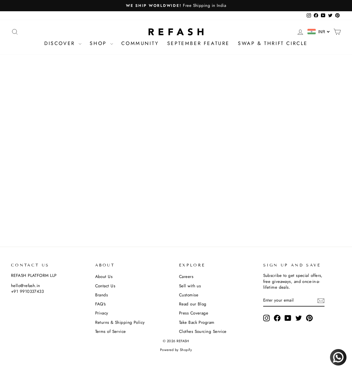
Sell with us (190, 286)
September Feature (198, 43)
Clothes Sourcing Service (203, 331)
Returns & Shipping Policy (120, 322)
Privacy (101, 313)
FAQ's (100, 304)
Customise (188, 295)
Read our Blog (193, 304)
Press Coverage (193, 313)
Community (140, 43)
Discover (60, 43)
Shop (99, 43)
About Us (104, 277)
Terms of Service (110, 331)
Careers (186, 277)
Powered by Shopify (176, 349)
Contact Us (105, 286)
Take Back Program (197, 322)
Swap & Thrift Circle (273, 43)
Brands (101, 295)
